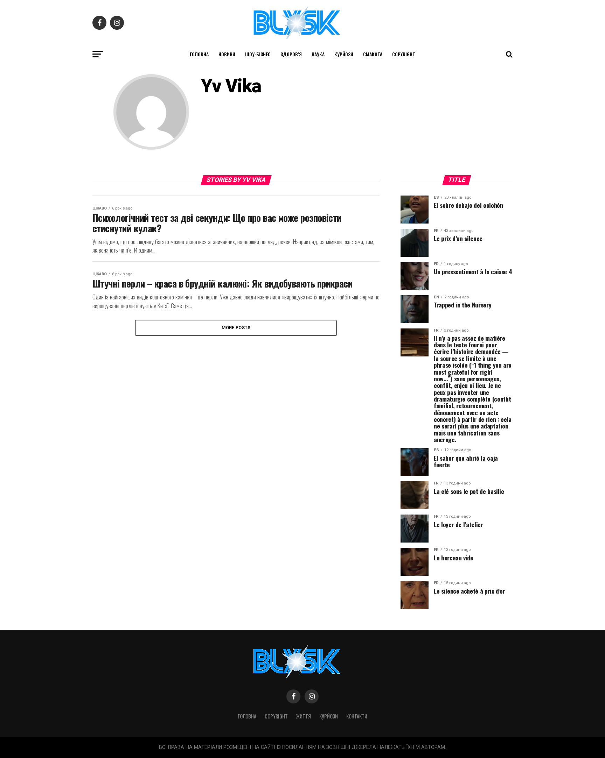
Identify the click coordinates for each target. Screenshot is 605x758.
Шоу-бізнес (258, 54)
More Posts (236, 327)
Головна (199, 54)
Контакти (356, 716)
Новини (226, 54)
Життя (303, 716)
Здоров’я (291, 54)
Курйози (343, 54)
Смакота (372, 54)
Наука (318, 54)
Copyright (403, 54)
